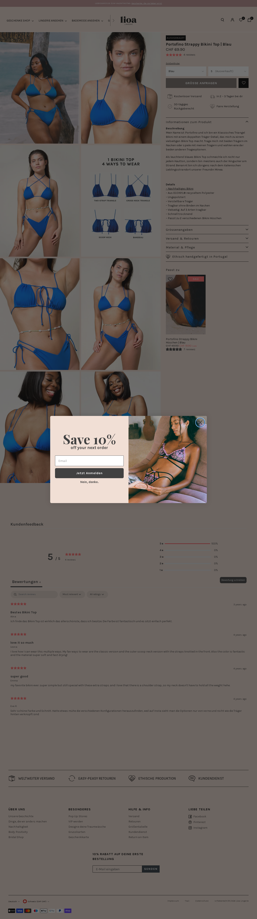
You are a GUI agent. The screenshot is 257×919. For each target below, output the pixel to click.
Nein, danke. (89, 482)
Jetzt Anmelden (89, 473)
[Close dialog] (200, 422)
